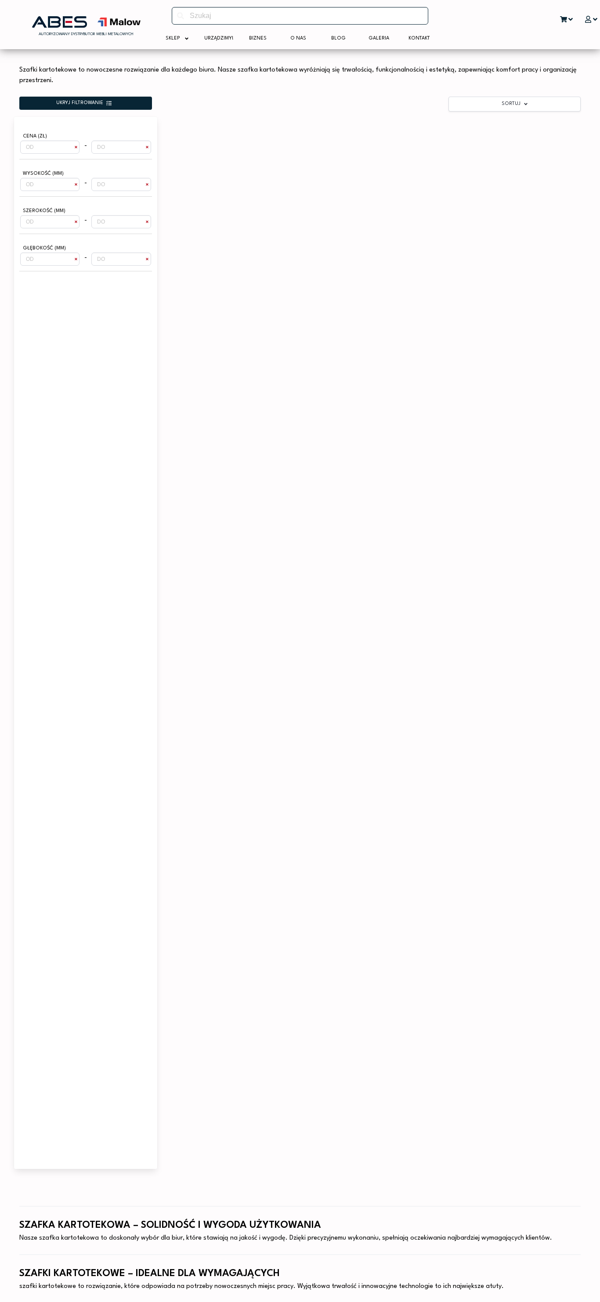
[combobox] (300, 16)
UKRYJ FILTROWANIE (79, 103)
